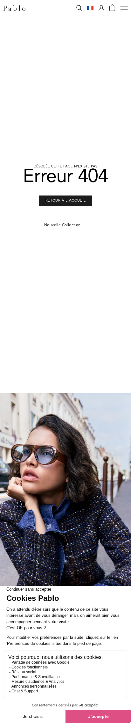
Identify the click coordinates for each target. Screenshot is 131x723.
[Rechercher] (79, 8)
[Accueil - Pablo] (14, 8)
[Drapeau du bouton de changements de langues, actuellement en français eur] (90, 8)
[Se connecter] (101, 8)
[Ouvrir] (124, 8)
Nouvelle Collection (62, 225)
